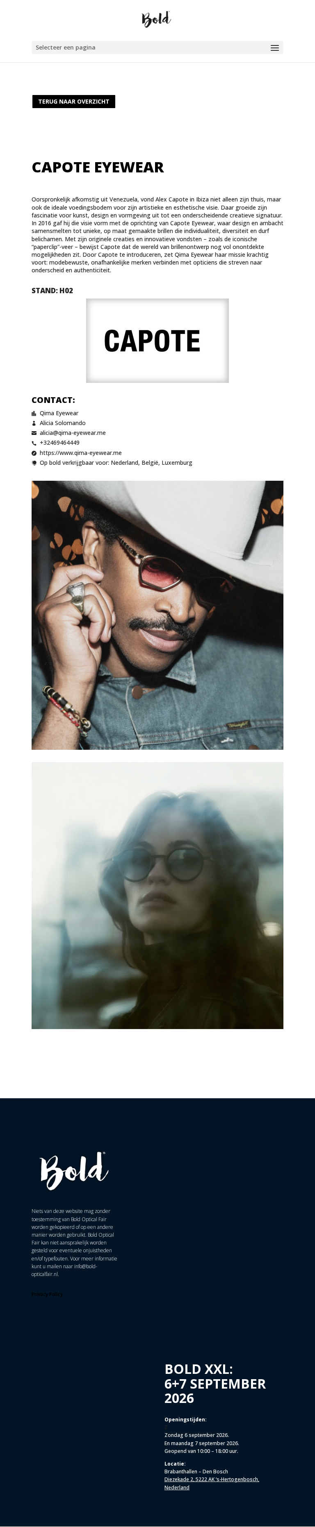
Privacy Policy (47, 1294)
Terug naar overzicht (74, 101)
